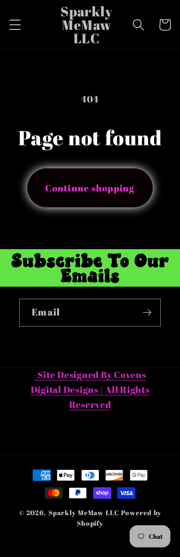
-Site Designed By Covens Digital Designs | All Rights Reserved (90, 389)
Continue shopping (89, 188)
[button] (15, 25)
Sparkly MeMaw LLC (84, 512)
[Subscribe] (147, 313)
